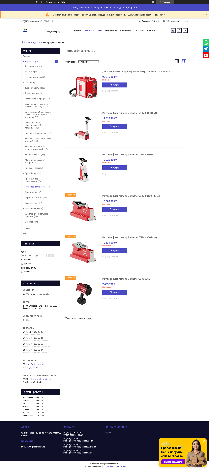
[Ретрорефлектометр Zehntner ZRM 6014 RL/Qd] (83, 128)
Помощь (150, 30)
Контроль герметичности (37, 133)
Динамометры (32, 93)
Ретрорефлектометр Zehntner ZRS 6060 (126, 279)
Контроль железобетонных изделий (38, 139)
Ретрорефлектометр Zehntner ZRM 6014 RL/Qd (130, 113)
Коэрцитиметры (32, 154)
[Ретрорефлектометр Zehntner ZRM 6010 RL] (83, 169)
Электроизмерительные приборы (36, 215)
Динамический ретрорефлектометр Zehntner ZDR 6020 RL (137, 71)
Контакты (139, 30)
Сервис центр (31, 222)
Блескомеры (31, 72)
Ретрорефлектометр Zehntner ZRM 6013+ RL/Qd (131, 196)
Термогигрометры (33, 197)
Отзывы (26, 228)
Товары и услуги (93, 30)
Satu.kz (117, 464)
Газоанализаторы (33, 77)
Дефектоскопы (32, 88)
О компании (110, 30)
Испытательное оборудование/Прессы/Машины (36, 125)
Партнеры (125, 30)
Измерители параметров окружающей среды (36, 105)
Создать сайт (50, 2)
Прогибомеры (31, 173)
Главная (77, 30)
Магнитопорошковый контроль (35, 161)
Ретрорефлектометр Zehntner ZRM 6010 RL (128, 154)
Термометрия (31, 203)
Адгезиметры (31, 66)
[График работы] (173, 30)
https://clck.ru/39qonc (41, 379)
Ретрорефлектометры (35, 187)
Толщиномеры (32, 208)
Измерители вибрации (35, 99)
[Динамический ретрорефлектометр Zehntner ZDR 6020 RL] (83, 86)
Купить (116, 85)
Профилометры (32, 168)
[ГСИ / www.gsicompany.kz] (32, 30)
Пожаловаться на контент (115, 466)
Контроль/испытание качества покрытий (35, 147)
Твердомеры (31, 192)
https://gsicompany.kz (36, 364)
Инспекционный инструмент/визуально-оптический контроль (38, 114)
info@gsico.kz (31, 367)
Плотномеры (31, 82)
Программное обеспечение (31, 180)
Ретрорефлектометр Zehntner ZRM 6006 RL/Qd (130, 237)
